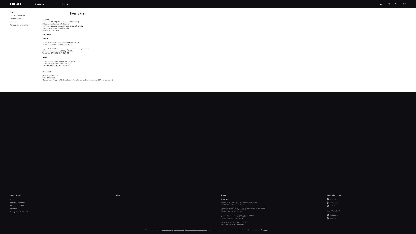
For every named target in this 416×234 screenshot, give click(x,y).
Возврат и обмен (17, 19)
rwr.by (265, 230)
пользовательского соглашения (196, 230)
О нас (12, 12)
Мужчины (64, 4)
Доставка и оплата (17, 15)
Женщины (39, 4)
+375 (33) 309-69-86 (57, 65)
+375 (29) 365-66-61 (57, 22)
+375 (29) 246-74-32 (57, 53)
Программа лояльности (19, 25)
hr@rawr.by (55, 30)
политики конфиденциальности (173, 230)
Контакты (13, 22)
